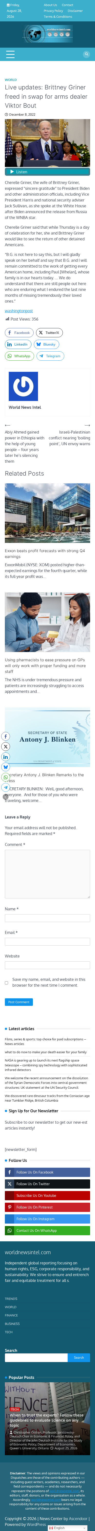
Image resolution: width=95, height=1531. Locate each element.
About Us (50, 5)
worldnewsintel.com (64, 1491)
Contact (67, 5)
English (59, 1528)
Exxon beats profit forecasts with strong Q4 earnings (45, 553)
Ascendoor (78, 1518)
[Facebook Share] (5, 736)
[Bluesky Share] (5, 767)
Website (12, 956)
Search (11, 1350)
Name (12, 908)
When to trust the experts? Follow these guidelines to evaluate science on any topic (47, 1420)
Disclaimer (75, 11)
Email (11, 932)
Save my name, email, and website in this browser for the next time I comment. (48, 982)
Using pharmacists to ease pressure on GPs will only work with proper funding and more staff (45, 665)
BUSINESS (12, 1324)
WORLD (11, 80)
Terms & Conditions (58, 16)
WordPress (36, 1524)
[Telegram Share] (5, 787)
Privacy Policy (53, 11)
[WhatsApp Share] (5, 777)
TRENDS (11, 1299)
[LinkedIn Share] (5, 756)
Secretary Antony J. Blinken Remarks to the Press (44, 777)
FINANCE (11, 1315)
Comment (15, 844)
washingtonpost (19, 310)
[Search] (86, 54)
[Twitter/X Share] (5, 746)
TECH (8, 1332)
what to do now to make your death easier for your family (45, 1052)
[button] (6, 797)
